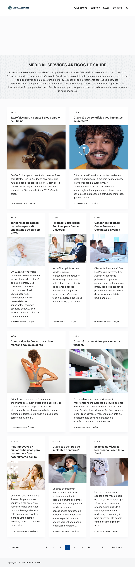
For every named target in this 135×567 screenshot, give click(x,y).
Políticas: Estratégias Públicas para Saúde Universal (66, 226)
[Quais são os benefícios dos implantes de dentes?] (98, 147)
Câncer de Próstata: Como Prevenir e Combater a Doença (107, 226)
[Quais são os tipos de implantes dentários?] (67, 468)
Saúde (106, 8)
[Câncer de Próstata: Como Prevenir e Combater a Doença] (109, 248)
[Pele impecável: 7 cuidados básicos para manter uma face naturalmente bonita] (26, 475)
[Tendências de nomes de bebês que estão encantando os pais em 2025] (26, 251)
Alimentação (80, 8)
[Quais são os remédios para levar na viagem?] (98, 371)
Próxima (116, 547)
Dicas (13, 113)
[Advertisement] (67, 35)
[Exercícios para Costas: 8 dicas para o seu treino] (36, 147)
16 (103, 547)
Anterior (15, 547)
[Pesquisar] (127, 8)
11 (89, 547)
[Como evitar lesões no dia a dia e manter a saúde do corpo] (36, 371)
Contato (117, 8)
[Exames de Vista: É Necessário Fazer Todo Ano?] (109, 472)
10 (82, 547)
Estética (95, 8)
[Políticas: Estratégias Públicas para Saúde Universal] (67, 248)
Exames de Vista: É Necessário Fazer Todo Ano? (109, 450)
